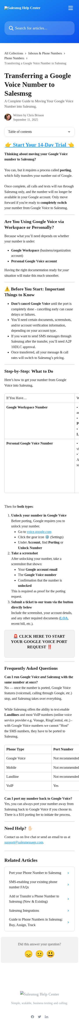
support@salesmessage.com (23, 842)
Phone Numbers (14, 58)
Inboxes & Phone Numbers (45, 53)
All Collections (13, 53)
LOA (64, 618)
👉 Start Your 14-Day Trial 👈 (39, 145)
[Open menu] (71, 8)
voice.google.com (39, 532)
